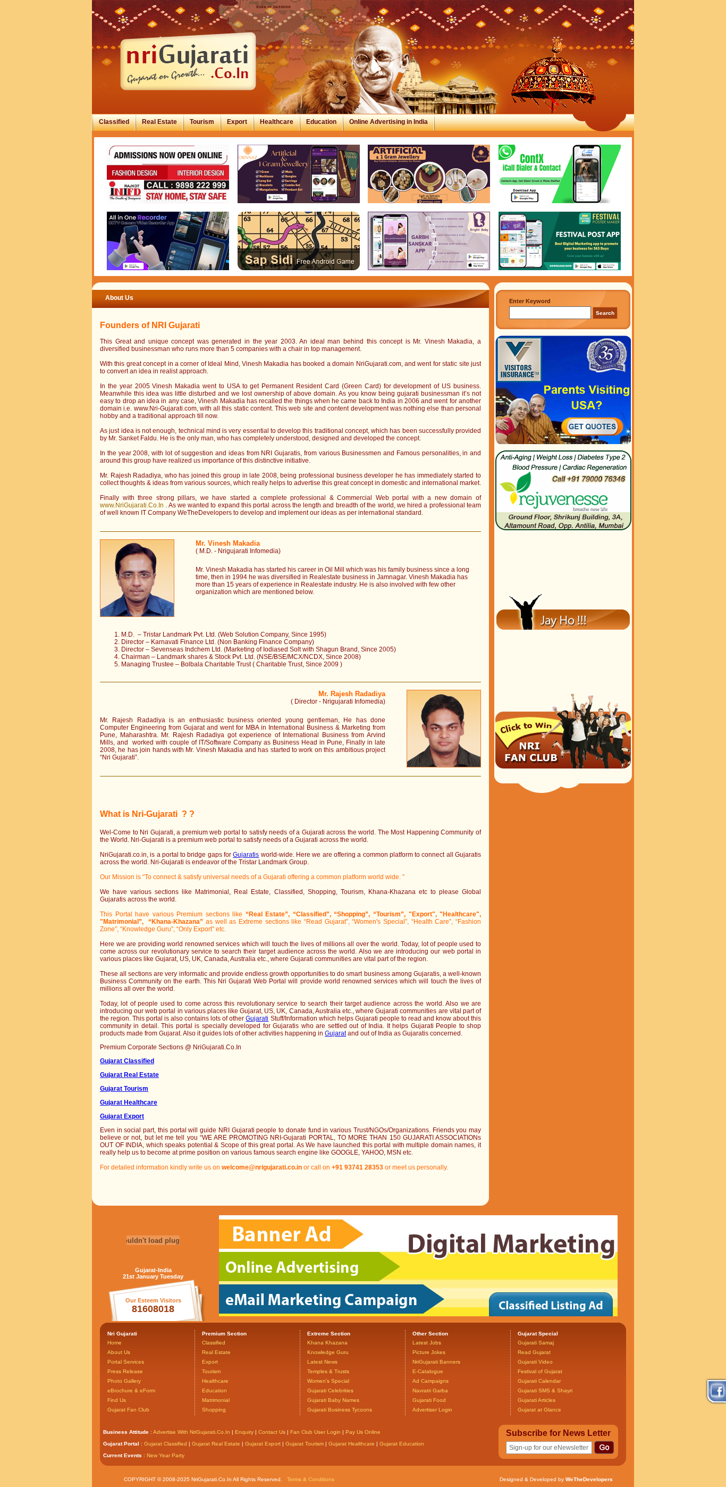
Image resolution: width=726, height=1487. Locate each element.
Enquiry (245, 1432)
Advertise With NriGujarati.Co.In (191, 1432)
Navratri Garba (430, 1390)
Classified (114, 122)
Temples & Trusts (328, 1371)
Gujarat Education (401, 1444)
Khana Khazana (327, 1343)
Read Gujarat (534, 1352)
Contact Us (271, 1432)
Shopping (214, 1410)
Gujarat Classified (165, 1444)
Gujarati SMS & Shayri (545, 1390)
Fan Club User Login (315, 1432)
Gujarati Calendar (539, 1381)
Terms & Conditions (310, 1479)
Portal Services (125, 1362)
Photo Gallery (124, 1381)
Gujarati (257, 1018)
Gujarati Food (429, 1400)
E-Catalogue (427, 1371)
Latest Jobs (426, 1343)
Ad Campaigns (430, 1381)
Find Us (116, 1400)
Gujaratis (246, 854)
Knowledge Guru (328, 1352)
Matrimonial (216, 1400)
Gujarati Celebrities (330, 1390)
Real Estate (159, 122)
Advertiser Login (432, 1410)
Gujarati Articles (536, 1400)
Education (321, 122)
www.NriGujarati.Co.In (132, 505)
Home (114, 1343)
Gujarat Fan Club (128, 1410)
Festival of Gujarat (540, 1371)
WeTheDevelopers (589, 1479)
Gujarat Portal (121, 1444)
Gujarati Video (535, 1362)
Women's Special (328, 1381)
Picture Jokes (428, 1352)
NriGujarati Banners (436, 1362)
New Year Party (165, 1455)
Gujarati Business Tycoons (339, 1410)
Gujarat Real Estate (216, 1444)
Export (237, 122)
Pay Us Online (363, 1432)
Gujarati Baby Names (333, 1400)
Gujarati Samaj (536, 1343)
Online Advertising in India (388, 122)
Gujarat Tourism (304, 1444)
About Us (118, 1352)
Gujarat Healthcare (351, 1444)
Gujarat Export (263, 1444)
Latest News (322, 1362)
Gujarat (335, 1033)
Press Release (125, 1371)
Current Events (122, 1455)
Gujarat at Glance (539, 1410)
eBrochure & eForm (131, 1390)
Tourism (202, 122)
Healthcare (276, 122)
